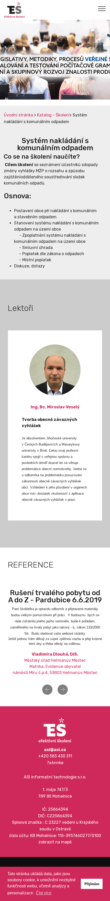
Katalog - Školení (53, 115)
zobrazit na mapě (55, 842)
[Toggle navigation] (102, 8)
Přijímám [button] (91, 884)
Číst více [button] (43, 893)
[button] (47, 690)
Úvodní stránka (18, 115)
